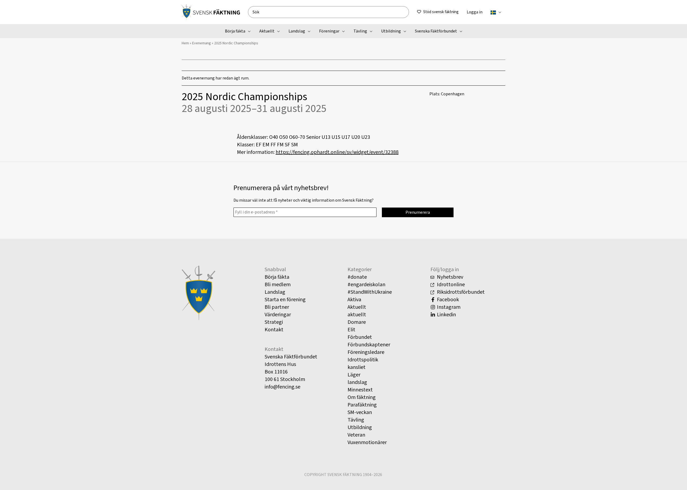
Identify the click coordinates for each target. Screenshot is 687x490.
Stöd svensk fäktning (441, 12)
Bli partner (277, 307)
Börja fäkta (277, 277)
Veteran (356, 435)
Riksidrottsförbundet (460, 292)
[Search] (407, 12)
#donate (357, 277)
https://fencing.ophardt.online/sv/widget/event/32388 (337, 152)
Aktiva (354, 299)
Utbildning (360, 427)
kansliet (357, 367)
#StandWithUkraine (370, 292)
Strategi (274, 322)
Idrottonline (450, 284)
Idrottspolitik (363, 360)
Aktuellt (357, 307)
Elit (351, 329)
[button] (498, 12)
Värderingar (278, 314)
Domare (357, 322)
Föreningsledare (366, 352)
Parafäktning (362, 405)
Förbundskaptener (369, 345)
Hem (185, 43)
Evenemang (201, 43)
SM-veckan (360, 412)
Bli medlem (278, 284)
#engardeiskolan (366, 284)
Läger (354, 375)
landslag (357, 382)
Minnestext (360, 390)
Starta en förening (285, 299)
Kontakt (274, 329)
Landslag (275, 292)
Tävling (356, 420)
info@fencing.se (282, 387)
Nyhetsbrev (449, 277)
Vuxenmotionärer (367, 442)
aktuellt (357, 314)
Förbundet (360, 337)
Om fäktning (362, 397)
